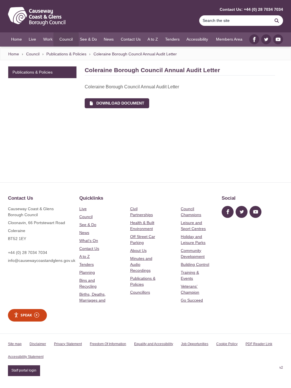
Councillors (140, 292)
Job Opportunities (194, 344)
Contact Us (89, 248)
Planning (87, 272)
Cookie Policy (227, 344)
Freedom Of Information (108, 344)
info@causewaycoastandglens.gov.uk (41, 260)
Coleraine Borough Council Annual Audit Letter (135, 54)
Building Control (195, 264)
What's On (88, 240)
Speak (26, 315)
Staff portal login (23, 370)
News (84, 232)
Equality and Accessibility (153, 344)
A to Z (84, 256)
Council (33, 54)
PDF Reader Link (259, 344)
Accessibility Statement (25, 357)
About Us (138, 250)
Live (83, 208)
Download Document (118, 103)
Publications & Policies (66, 54)
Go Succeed (192, 300)
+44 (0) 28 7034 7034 (27, 252)
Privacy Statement (68, 344)
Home (13, 54)
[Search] (276, 20)
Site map (15, 344)
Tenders (86, 264)
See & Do (87, 224)
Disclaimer (38, 344)
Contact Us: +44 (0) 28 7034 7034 (251, 9)
